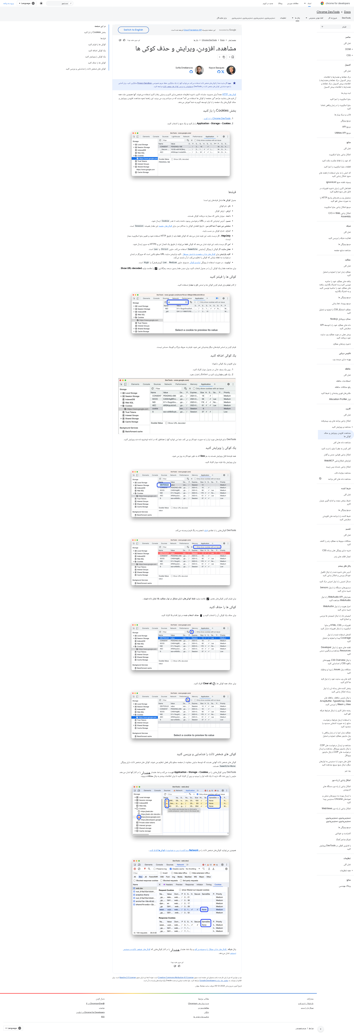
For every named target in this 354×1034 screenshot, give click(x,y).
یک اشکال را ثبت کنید (305, 1003)
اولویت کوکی (194, 262)
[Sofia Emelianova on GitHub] (191, 72)
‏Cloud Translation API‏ (192, 30)
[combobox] (60, 3)
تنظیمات (283, 18)
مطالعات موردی (292, 3)
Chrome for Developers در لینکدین (90, 1012)
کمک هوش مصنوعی (316, 18)
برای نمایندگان (222, 18)
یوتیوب (102, 1008)
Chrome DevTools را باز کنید (217, 118)
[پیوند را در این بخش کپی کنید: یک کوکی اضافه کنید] (207, 355)
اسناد (309, 3)
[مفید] (124, 40)
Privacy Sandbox (144, 83)
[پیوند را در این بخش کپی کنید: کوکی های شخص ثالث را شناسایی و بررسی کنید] (174, 754)
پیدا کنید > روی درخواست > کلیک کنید (173, 850)
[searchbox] (335, 27)
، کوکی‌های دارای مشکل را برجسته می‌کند (210, 949)
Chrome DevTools (328, 12)
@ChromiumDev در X (95, 1003)
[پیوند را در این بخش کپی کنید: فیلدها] (225, 192)
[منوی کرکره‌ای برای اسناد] (304, 3)
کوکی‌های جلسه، (165, 226)
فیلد (206, 530)
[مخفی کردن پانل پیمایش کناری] (320, 1029)
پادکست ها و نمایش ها (201, 1016)
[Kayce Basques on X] (222, 72)
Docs (347, 12)
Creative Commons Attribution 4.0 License (176, 977)
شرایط (311, 1028)
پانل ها (297, 18)
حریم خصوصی (300, 1028)
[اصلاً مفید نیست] (120, 40)
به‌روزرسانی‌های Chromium (198, 1003)
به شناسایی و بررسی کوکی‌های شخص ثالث (178, 86)
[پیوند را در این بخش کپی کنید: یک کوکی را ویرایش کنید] (203, 448)
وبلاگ (280, 3)
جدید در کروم (268, 3)
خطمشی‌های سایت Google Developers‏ (213, 980)
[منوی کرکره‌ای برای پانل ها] (291, 18)
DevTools (346, 18)
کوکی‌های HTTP (229, 94)
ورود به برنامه (8, 3)
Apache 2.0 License (127, 977)
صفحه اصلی (232, 40)
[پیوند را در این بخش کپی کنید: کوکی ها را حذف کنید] (206, 607)
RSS (103, 1016)
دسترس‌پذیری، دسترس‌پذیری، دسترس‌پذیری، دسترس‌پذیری (253, 18)
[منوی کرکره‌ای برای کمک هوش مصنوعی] (305, 18)
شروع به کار (332, 18)
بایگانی (206, 1012)
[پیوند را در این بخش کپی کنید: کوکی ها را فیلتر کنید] (207, 277)
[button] (336, 49)
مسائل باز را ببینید (307, 1008)
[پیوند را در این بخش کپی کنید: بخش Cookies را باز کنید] (200, 110)
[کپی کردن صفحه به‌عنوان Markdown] (224, 57)
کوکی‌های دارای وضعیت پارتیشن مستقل (199, 254)
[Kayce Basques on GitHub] (218, 72)
